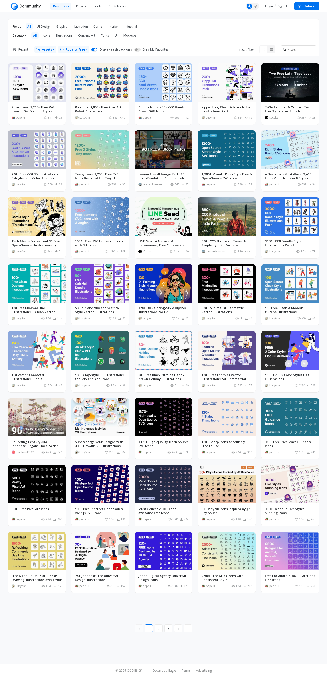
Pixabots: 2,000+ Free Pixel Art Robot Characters (98, 109)
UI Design (44, 26)
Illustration (80, 26)
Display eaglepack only (115, 49)
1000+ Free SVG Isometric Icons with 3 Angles (99, 243)
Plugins (81, 6)
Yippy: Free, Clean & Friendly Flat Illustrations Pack (227, 109)
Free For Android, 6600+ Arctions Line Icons (290, 578)
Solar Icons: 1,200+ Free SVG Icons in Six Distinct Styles (33, 109)
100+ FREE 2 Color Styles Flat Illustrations (287, 377)
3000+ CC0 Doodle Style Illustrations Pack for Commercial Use (283, 243)
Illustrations (64, 35)
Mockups (129, 35)
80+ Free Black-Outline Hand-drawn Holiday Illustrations (161, 377)
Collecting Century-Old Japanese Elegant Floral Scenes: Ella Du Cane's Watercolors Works (36, 444)
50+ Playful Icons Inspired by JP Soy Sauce (226, 511)
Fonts (105, 35)
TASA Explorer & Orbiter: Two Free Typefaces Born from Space (288, 109)
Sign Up (283, 6)
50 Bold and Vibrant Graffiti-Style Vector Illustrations (97, 310)
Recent (23, 49)
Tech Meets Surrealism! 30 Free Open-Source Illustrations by (36, 243)
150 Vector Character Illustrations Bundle (28, 377)
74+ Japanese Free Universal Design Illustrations (96, 578)
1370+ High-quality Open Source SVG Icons (163, 444)
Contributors (118, 6)
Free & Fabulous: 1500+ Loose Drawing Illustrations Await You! (37, 578)
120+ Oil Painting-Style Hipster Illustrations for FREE (162, 310)
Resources (61, 6)
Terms (186, 670)
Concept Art (86, 35)
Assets (47, 49)
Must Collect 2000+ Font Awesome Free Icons (157, 511)
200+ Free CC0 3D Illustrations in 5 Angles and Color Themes (37, 176)
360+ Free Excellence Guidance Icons (288, 444)
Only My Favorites (156, 49)
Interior (113, 26)
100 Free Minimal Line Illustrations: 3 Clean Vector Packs (33, 310)
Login (269, 6)
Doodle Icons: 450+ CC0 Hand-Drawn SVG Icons (161, 109)
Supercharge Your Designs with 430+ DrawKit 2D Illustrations (99, 444)
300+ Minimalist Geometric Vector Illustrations (223, 310)
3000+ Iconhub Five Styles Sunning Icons (284, 511)
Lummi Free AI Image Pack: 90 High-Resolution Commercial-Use (161, 176)
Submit (310, 6)
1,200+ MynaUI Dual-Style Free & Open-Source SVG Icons (227, 176)
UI (116, 35)
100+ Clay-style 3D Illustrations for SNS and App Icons (99, 377)
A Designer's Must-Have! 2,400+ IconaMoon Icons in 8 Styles (289, 176)
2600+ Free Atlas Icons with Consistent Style (223, 578)
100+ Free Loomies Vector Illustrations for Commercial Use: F (224, 377)
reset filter (246, 49)
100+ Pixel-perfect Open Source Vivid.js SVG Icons (99, 511)
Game (97, 26)
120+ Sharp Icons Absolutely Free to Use (223, 444)
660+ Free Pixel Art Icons (30, 509)
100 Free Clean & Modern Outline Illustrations (284, 310)
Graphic (61, 26)
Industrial (130, 26)
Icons (46, 35)
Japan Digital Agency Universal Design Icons (162, 578)
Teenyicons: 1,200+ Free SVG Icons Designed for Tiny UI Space (97, 176)
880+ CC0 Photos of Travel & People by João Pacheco (224, 243)
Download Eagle (164, 670)
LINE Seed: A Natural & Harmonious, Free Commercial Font (161, 243)
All (29, 26)
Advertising (204, 670)
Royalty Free (75, 49)
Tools (97, 6)
